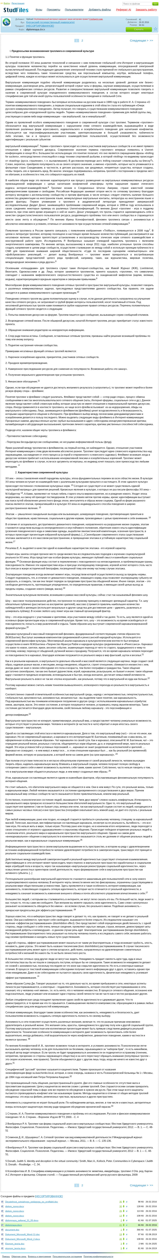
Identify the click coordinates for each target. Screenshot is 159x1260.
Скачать (138, 29)
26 (120, 1211)
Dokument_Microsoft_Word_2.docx (22, 1239)
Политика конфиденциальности (98, 1256)
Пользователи (74, 9)
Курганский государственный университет (50, 22)
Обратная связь (18, 1256)
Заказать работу (146, 9)
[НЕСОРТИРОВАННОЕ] (40, 26)
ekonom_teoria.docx (15, 1248)
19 (120, 1234)
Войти (7, 3)
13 (120, 1215)
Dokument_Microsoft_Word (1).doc (22, 1234)
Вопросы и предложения (39, 1256)
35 (120, 1201)
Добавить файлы (100, 9)
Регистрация (18, 3)
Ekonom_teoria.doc (14, 1243)
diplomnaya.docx (13, 1225)
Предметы (53, 9)
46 (120, 1239)
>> (151, 40)
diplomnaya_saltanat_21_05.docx (21, 1220)
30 (120, 1206)
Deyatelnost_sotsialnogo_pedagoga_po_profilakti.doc (31, 1201)
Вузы (39, 9)
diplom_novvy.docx (14, 1206)
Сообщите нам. (96, 19)
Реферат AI (123, 9)
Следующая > (139, 40)
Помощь (6, 1256)
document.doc (12, 1229)
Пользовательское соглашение (67, 1256)
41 (120, 1225)
